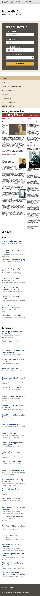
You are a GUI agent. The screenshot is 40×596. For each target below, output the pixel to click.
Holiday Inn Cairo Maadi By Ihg (13, 260)
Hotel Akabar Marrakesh (11, 424)
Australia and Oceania (11, 86)
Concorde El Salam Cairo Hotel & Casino (13, 251)
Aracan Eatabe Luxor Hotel (12, 241)
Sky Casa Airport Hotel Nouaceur (10, 545)
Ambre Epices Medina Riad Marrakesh (12, 333)
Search (20, 63)
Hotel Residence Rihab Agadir (13, 470)
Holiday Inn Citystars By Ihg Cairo (12, 270)
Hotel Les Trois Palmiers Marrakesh (11, 453)
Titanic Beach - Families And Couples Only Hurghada (12, 307)
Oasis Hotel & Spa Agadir (11, 498)
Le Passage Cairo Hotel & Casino (11, 298)
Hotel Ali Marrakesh (9, 433)
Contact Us (26, 592)
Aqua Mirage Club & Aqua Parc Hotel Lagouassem (13, 351)
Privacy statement (17, 592)
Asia (3, 82)
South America (8, 106)
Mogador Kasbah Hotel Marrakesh (10, 490)
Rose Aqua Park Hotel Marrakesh (10, 536)
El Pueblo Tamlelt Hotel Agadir (13, 396)
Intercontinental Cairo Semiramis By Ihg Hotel (11, 288)
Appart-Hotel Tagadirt (10, 341)
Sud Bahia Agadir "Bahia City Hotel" (13, 555)
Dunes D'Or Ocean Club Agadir (13, 387)
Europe (5, 94)
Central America (9, 90)
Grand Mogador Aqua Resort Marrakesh (13, 407)
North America (8, 102)
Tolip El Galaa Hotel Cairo (11, 315)
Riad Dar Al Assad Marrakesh (13, 517)
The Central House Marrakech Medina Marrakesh (13, 564)
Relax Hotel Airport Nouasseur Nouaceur (13, 508)
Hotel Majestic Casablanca (12, 461)
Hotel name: (11, 31)
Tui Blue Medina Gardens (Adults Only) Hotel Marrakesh (13, 573)
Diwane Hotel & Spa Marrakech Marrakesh (13, 379)
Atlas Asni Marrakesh (10, 369)
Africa (4, 78)
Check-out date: (13, 47)
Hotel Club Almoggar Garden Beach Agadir (13, 444)
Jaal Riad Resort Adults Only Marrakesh (12, 481)
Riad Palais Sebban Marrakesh (13, 526)
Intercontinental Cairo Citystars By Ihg (10, 279)
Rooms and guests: (14, 55)
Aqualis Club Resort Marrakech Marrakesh (13, 360)
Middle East (7, 98)
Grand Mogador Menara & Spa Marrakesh (13, 416)
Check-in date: (12, 39)
